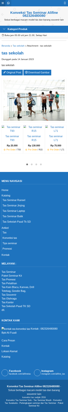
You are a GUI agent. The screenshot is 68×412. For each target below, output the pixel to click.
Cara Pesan (8, 340)
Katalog (6, 195)
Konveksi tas (10, 238)
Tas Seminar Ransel (14, 200)
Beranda (6, 45)
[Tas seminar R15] (34, 128)
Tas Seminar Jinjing (14, 205)
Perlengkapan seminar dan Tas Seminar (37, 403)
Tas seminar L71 (56, 138)
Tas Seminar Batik (13, 216)
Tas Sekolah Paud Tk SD (17, 221)
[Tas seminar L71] (55, 128)
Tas (4, 232)
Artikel (5, 228)
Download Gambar (38, 72)
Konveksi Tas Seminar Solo (19, 400)
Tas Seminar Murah (42, 400)
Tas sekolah (19, 45)
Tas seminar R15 (34, 138)
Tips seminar (10, 243)
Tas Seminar (9, 272)
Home (5, 190)
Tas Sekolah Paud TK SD (16, 306)
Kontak (5, 255)
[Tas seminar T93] (12, 128)
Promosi (7, 248)
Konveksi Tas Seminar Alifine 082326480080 (34, 14)
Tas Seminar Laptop (14, 211)
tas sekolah (13, 53)
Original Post (13, 72)
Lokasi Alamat (9, 351)
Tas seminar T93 (12, 138)
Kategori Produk (17, 29)
